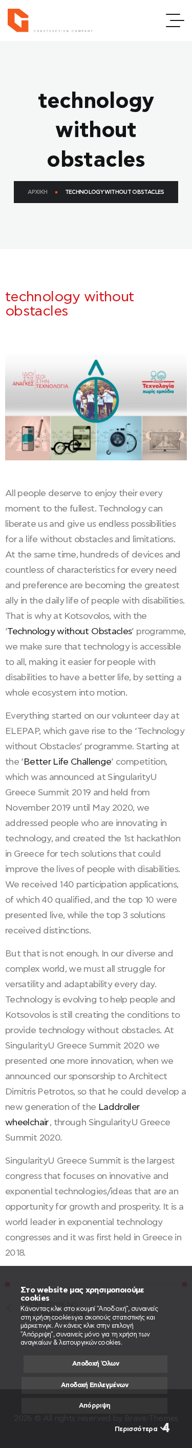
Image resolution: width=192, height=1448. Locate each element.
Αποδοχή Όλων (95, 1364)
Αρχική (37, 192)
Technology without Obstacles (69, 631)
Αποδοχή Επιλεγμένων (94, 1385)
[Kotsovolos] (55, 20)
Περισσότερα (136, 1429)
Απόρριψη (95, 1405)
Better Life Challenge (68, 762)
